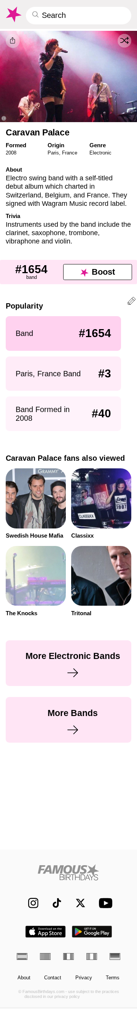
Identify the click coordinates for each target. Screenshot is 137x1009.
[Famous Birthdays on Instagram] (29, 903)
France (69, 153)
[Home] (69, 872)
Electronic (100, 153)
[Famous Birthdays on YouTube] (104, 903)
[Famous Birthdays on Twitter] (77, 903)
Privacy (83, 978)
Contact (52, 978)
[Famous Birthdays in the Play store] (92, 931)
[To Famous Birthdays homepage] (13, 14)
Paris (53, 153)
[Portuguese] (45, 956)
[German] (115, 956)
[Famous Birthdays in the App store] (45, 931)
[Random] (124, 41)
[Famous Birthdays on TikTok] (53, 903)
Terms (112, 978)
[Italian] (91, 956)
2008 (11, 153)
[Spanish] (22, 956)
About (24, 978)
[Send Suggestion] (131, 302)
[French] (68, 956)
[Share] (13, 41)
